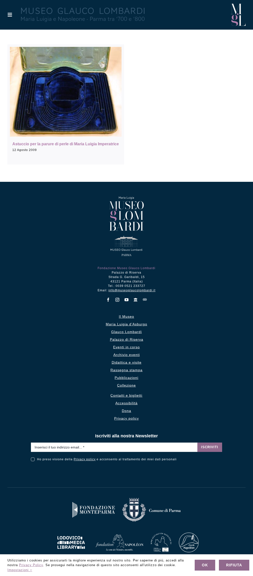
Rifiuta (234, 565)
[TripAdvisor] (145, 299)
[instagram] (117, 300)
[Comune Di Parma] (151, 500)
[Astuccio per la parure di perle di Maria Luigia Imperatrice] (66, 92)
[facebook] (108, 300)
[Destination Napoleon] (161, 535)
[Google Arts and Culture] (136, 300)
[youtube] (127, 300)
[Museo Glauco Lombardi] (238, 5)
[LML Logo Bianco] (71, 535)
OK (205, 565)
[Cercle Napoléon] (189, 534)
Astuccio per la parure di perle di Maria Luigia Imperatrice (65, 144)
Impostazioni (18, 570)
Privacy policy (85, 459)
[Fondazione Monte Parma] (93, 504)
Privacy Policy (31, 565)
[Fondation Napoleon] (119, 536)
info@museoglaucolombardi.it (131, 290)
